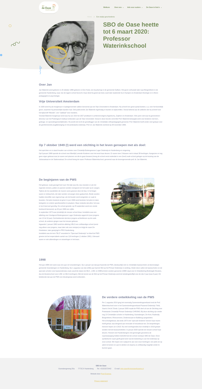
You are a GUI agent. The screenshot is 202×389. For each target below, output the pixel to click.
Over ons (118, 7)
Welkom (106, 7)
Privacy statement (101, 381)
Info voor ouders (134, 7)
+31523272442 (105, 369)
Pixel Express (106, 374)
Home (89, 17)
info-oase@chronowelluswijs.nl (132, 369)
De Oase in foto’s (153, 7)
